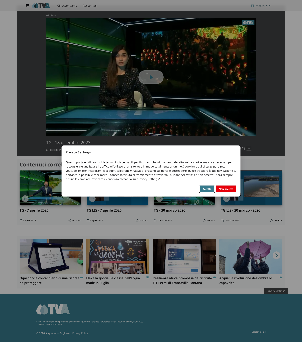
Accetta (207, 189)
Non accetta (226, 189)
